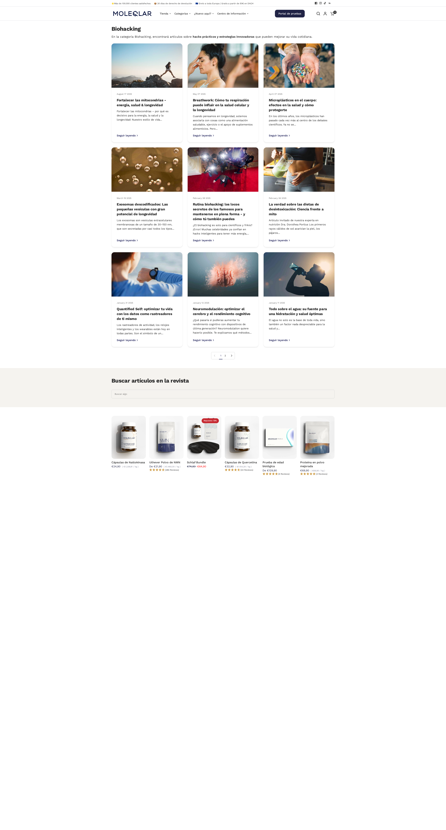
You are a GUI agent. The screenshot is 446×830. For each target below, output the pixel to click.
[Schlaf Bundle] (204, 437)
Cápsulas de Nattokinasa (128, 462)
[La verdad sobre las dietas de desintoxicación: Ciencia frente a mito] (299, 169)
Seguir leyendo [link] (126, 135)
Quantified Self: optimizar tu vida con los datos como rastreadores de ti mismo (144, 314)
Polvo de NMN (164, 462)
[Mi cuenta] (325, 14)
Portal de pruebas (289, 13)
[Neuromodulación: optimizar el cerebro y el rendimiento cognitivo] (223, 274)
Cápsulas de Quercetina (241, 462)
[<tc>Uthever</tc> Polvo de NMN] (166, 437)
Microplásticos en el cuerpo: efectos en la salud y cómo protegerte (292, 105)
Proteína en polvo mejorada (312, 464)
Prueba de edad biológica (273, 464)
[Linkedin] (329, 3)
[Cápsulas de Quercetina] (242, 437)
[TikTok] (325, 3)
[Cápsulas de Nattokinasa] (129, 437)
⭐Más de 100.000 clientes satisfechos (131, 3)
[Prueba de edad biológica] (280, 437)
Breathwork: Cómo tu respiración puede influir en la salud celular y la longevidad (221, 105)
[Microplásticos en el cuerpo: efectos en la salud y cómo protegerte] (299, 65)
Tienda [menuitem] (164, 13)
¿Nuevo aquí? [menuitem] (202, 13)
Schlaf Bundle (196, 462)
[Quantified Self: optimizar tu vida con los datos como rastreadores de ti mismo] (147, 274)
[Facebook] (316, 3)
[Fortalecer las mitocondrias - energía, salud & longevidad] (147, 65)
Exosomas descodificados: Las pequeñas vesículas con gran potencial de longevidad (142, 209)
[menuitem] (132, 3)
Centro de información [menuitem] (231, 13)
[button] (166, 470)
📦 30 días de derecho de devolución (173, 3)
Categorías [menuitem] (181, 13)
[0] (331, 14)
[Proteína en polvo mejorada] (317, 437)
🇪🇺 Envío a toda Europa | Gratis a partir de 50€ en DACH (224, 3)
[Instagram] (320, 3)
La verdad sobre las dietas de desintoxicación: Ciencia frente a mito (296, 209)
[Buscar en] (318, 14)
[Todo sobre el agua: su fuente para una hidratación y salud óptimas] (299, 274)
